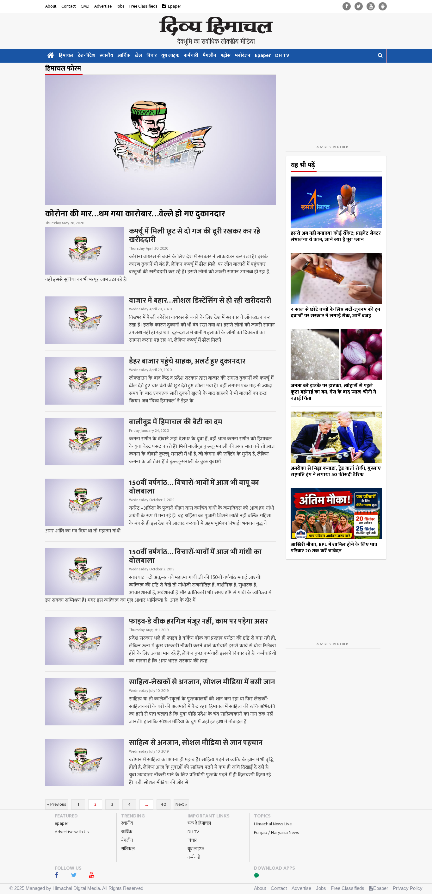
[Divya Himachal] (216, 31)
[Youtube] (371, 6)
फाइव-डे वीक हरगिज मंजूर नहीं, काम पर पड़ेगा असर (198, 621)
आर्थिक (124, 55)
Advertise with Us (72, 832)
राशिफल (128, 849)
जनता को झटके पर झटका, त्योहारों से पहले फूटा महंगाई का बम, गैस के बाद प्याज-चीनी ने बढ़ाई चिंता (333, 392)
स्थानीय (106, 55)
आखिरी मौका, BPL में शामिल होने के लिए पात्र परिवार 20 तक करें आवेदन (334, 547)
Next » (181, 804)
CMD (85, 6)
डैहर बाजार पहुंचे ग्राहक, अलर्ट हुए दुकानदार (187, 361)
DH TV (282, 55)
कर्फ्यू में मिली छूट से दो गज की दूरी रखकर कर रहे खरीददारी (194, 235)
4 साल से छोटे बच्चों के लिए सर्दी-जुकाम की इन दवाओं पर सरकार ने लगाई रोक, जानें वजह (335, 312)
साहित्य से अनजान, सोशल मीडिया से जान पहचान (195, 743)
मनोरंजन (242, 55)
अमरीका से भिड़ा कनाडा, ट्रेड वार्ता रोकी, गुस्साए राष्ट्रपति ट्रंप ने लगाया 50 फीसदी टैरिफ (336, 471)
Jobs (120, 6)
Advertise (103, 6)
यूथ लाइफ (170, 55)
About (51, 6)
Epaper (174, 6)
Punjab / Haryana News (276, 832)
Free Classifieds (143, 6)
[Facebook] (347, 6)
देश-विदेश (86, 55)
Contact (68, 6)
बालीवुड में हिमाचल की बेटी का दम (175, 422)
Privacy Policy (408, 888)
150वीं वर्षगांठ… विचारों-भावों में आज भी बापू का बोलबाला (194, 487)
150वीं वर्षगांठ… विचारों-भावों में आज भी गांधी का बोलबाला (195, 556)
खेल (138, 55)
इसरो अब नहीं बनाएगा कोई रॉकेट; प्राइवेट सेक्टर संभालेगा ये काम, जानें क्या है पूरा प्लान (336, 236)
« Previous (56, 804)
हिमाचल (66, 55)
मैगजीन (209, 55)
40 (163, 804)
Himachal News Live (273, 824)
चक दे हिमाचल (199, 823)
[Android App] (383, 6)
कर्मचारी (191, 55)
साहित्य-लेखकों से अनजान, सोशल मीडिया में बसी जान (202, 682)
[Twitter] (359, 6)
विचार (151, 55)
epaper (61, 823)
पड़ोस (226, 55)
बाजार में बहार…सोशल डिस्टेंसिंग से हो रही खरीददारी (200, 301)
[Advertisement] (333, 103)
